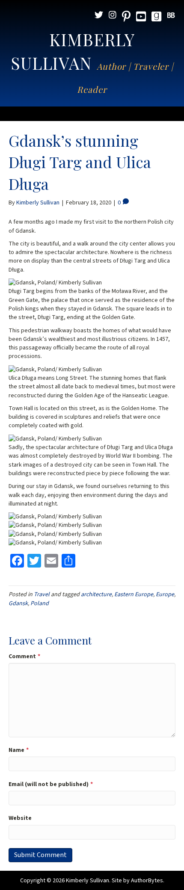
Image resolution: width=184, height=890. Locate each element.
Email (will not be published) (51, 784)
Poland (39, 603)
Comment (24, 656)
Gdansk (18, 603)
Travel (42, 594)
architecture (96, 594)
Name (19, 750)
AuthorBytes (147, 880)
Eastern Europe (133, 594)
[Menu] (92, 113)
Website (20, 818)
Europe (165, 594)
